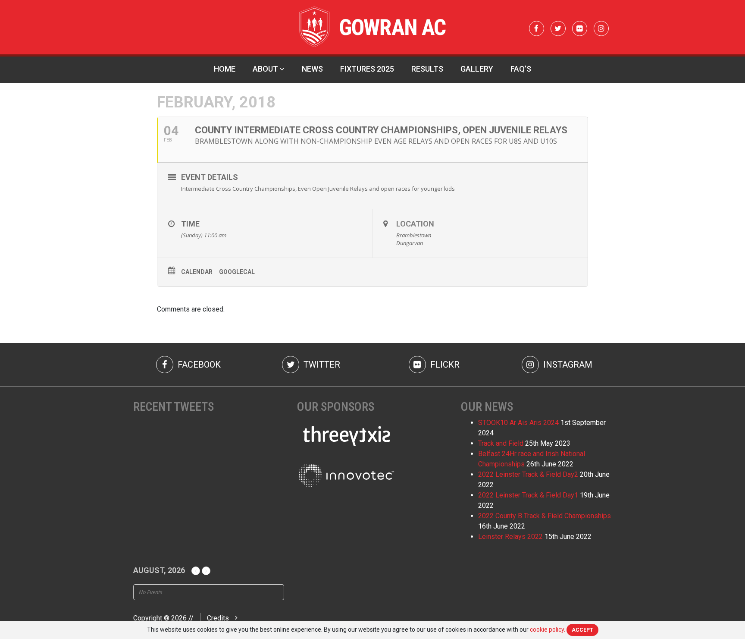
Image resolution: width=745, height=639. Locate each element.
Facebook (198, 364)
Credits (218, 618)
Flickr (444, 364)
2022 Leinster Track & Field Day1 (528, 495)
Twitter (320, 364)
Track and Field (500, 443)
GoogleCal (237, 271)
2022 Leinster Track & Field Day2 (528, 474)
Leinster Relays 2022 (510, 536)
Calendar (197, 271)
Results (427, 68)
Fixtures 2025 (367, 68)
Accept (582, 630)
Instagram (566, 364)
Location (415, 223)
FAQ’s (520, 68)
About (265, 68)
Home (224, 68)
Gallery (476, 68)
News (312, 68)
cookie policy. (547, 629)
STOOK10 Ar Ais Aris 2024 (518, 423)
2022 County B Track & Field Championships (544, 516)
